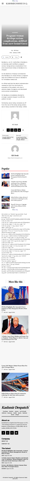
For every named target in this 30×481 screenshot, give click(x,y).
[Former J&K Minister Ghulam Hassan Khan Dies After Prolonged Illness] (6, 191)
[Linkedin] (19, 130)
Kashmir (15, 32)
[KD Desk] (15, 149)
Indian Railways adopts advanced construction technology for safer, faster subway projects (19, 198)
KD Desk (16, 50)
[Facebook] (8, 130)
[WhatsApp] (15, 130)
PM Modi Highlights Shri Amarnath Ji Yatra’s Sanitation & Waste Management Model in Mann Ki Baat (19, 176)
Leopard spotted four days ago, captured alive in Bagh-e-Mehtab (21, 138)
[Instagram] (7, 433)
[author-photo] (3, 312)
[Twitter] (12, 130)
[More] (21, 57)
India (3, 455)
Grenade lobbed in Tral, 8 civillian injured (7, 138)
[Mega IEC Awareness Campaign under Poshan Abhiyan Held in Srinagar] (6, 206)
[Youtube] (16, 433)
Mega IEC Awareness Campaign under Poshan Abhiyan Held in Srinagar (18, 206)
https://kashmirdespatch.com (15, 158)
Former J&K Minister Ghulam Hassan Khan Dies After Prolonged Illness (19, 191)
